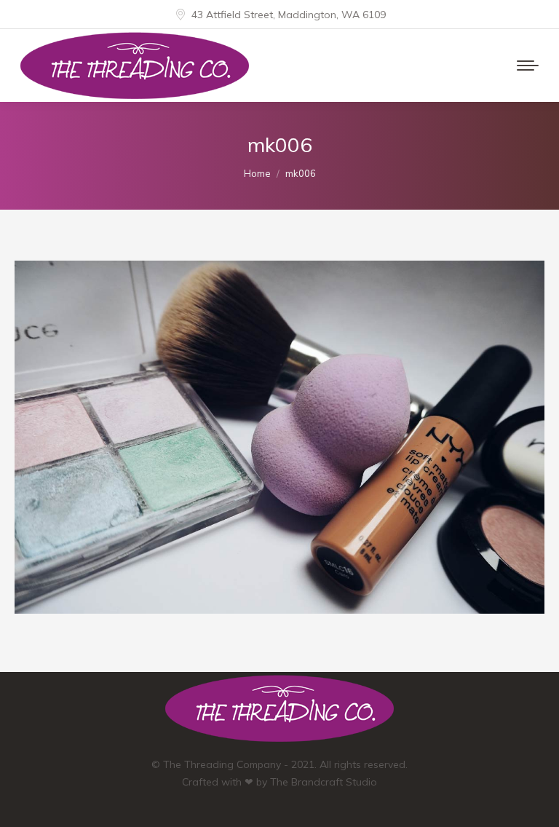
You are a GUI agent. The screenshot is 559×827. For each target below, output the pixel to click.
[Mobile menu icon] (527, 65)
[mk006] (279, 437)
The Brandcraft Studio (323, 781)
